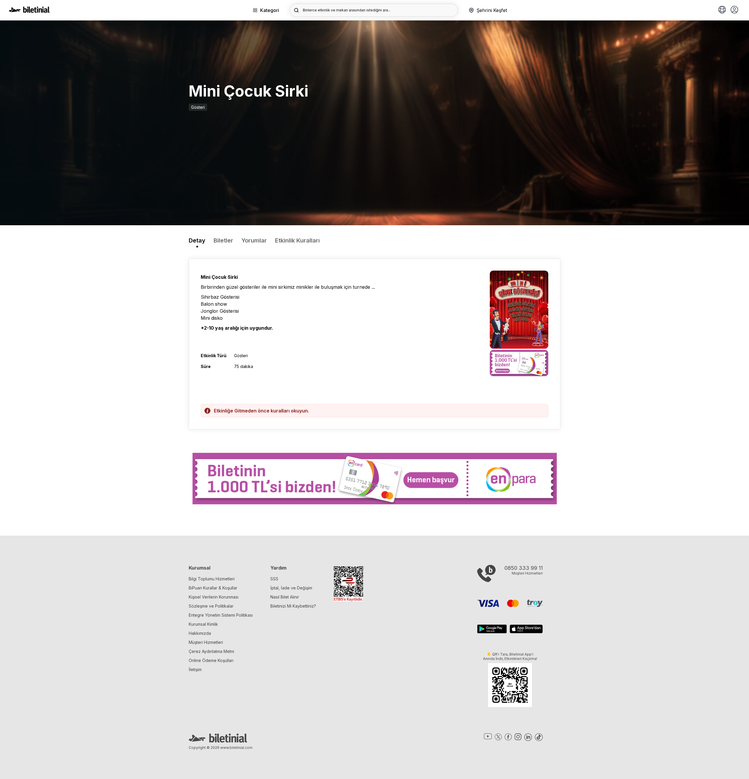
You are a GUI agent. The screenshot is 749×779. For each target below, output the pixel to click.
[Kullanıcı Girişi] (734, 10)
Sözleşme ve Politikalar (211, 605)
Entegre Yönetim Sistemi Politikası (221, 615)
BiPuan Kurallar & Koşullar (213, 587)
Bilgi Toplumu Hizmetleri (212, 578)
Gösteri (198, 107)
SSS (274, 578)
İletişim (195, 669)
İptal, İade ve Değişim (291, 587)
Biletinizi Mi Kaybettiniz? (293, 605)
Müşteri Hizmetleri (206, 642)
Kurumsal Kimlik (203, 624)
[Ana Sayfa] (29, 11)
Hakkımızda (200, 633)
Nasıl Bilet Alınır (284, 596)
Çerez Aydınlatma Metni (211, 651)
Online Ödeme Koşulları (211, 660)
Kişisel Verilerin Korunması (213, 596)
